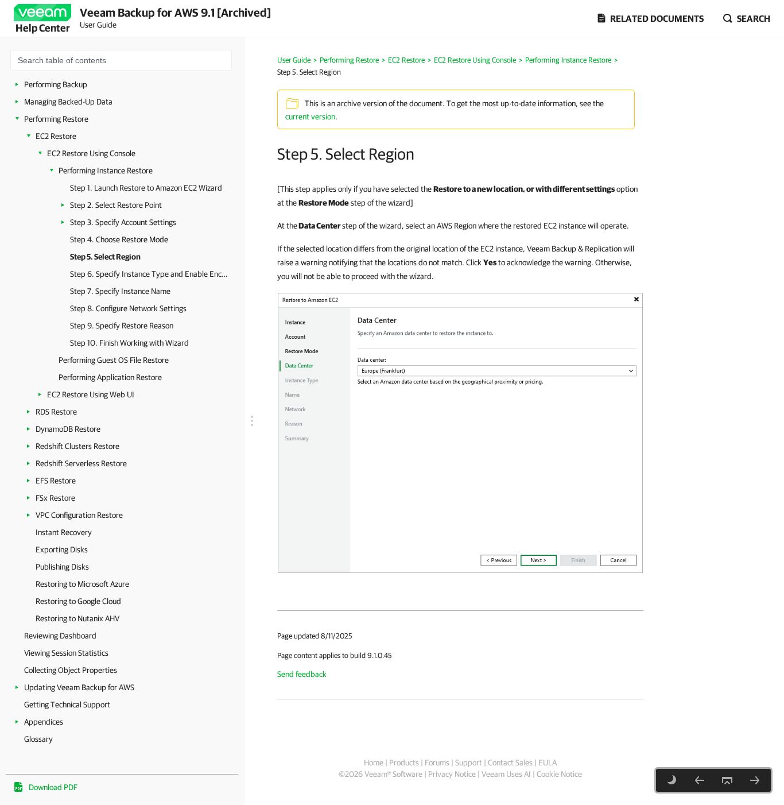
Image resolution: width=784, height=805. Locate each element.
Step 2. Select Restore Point (116, 205)
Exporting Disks (62, 549)
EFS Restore (56, 480)
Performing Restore (56, 118)
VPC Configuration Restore (79, 515)
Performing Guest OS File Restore (114, 360)
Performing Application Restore (110, 377)
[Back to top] (727, 780)
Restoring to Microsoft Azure (82, 584)
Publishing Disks (62, 566)
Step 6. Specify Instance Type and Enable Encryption (149, 273)
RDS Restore (56, 411)
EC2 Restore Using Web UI (90, 394)
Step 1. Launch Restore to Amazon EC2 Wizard (146, 187)
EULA (547, 762)
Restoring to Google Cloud (78, 601)
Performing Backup (55, 84)
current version (310, 116)
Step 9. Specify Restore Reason (121, 325)
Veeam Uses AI (506, 774)
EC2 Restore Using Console (91, 153)
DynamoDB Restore (68, 429)
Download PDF (53, 787)
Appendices (43, 721)
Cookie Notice (559, 774)
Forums (437, 762)
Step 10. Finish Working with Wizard (129, 342)
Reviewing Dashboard (60, 635)
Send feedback (302, 674)
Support (468, 762)
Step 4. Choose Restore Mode (119, 239)
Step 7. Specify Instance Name (120, 291)
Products (404, 762)
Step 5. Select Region (105, 256)
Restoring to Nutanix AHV (77, 618)
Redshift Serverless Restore (81, 463)
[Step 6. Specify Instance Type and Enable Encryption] (755, 780)
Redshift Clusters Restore (77, 446)
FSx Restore (55, 497)
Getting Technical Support (67, 704)
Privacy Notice (452, 774)
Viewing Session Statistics (66, 652)
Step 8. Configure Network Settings (128, 308)
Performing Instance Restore (106, 170)
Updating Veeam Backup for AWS (79, 687)
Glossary (38, 739)
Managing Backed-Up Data (68, 101)
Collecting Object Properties (70, 670)
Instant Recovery (64, 532)
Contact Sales (510, 762)
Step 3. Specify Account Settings (123, 222)
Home (373, 762)
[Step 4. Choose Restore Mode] (700, 780)
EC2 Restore (56, 136)
